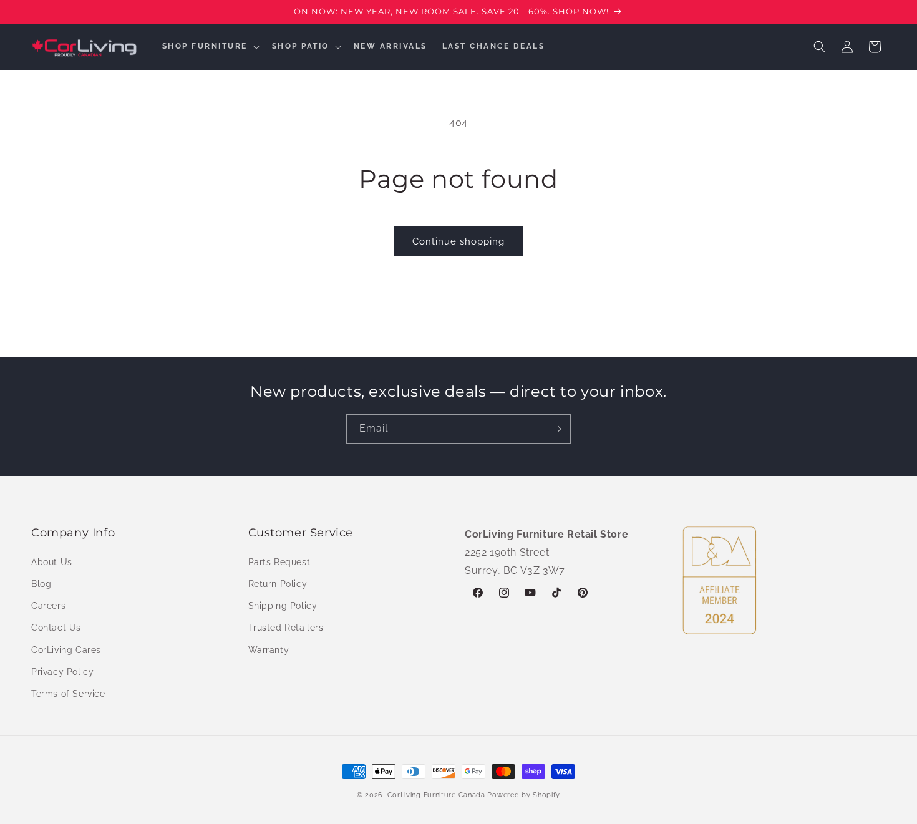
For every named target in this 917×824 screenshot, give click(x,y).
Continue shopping (458, 241)
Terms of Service (68, 693)
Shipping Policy (283, 605)
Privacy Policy (62, 671)
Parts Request (279, 561)
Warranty (268, 649)
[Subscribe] (556, 429)
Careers (48, 605)
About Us (51, 561)
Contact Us (56, 628)
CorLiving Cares (66, 649)
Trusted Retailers (286, 628)
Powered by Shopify (523, 795)
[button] (209, 46)
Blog (41, 583)
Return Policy (278, 583)
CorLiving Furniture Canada (436, 795)
